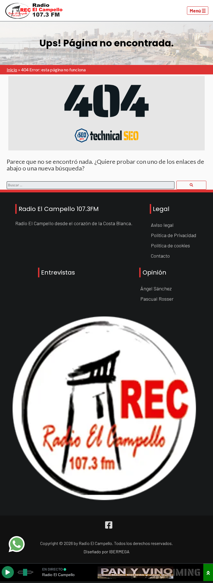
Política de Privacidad (173, 235)
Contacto (160, 256)
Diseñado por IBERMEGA (106, 551)
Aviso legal (162, 225)
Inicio (12, 69)
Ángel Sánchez (156, 288)
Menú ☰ (198, 10)
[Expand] (208, 572)
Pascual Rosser (157, 299)
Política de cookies (170, 245)
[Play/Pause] (8, 572)
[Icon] (108, 525)
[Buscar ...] (191, 185)
